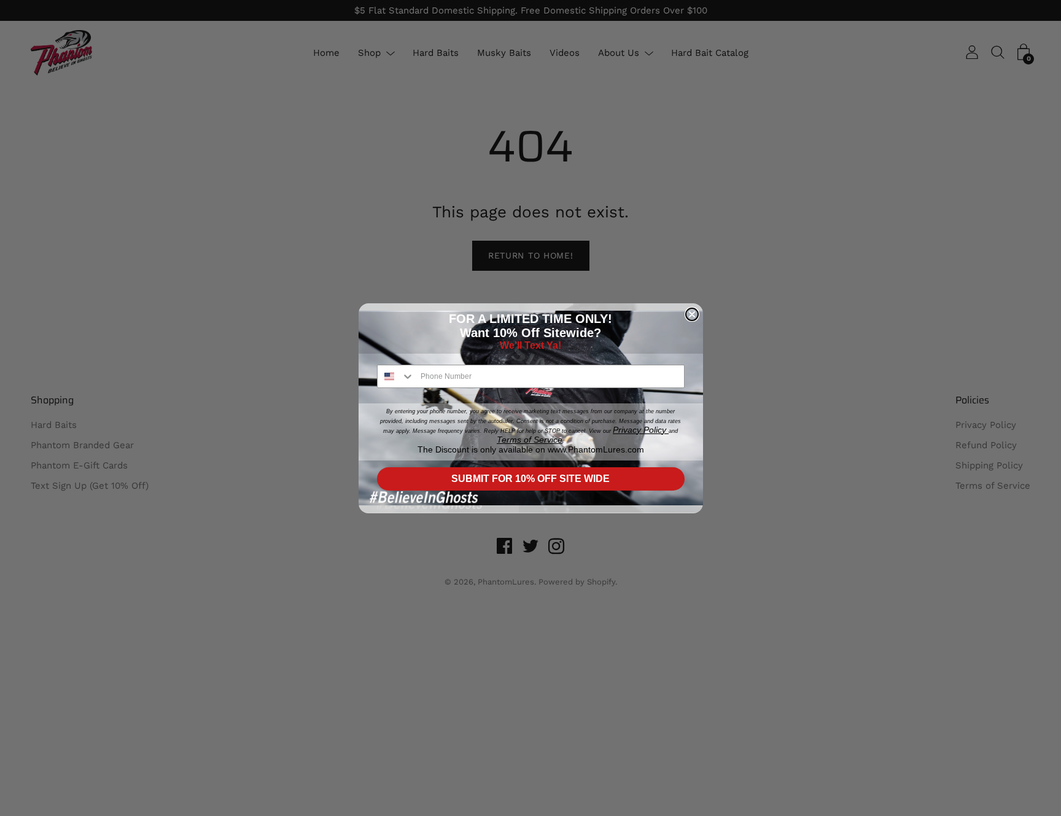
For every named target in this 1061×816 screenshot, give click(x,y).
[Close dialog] (692, 314)
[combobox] (396, 376)
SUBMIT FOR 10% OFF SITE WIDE (530, 478)
